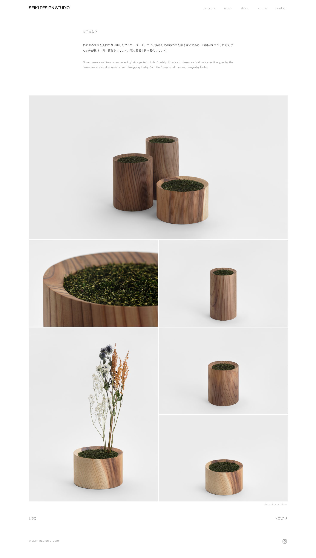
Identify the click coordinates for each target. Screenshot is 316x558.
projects (210, 8)
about (245, 8)
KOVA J (281, 518)
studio (262, 8)
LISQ (33, 518)
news (228, 8)
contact (281, 8)
